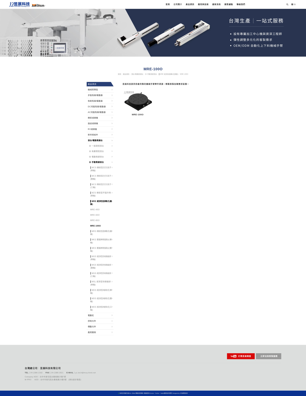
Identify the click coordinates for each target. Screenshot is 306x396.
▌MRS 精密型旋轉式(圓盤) (101, 232)
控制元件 (92, 321)
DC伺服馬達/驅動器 (97, 107)
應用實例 (92, 332)
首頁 (168, 4)
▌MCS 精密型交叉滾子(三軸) (100, 185)
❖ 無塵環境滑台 (96, 151)
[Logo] (27, 4)
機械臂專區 (93, 90)
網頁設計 (185, 393)
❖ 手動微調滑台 (151, 74)
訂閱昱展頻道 (244, 356)
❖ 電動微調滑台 (96, 157)
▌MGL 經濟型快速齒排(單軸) (100, 283)
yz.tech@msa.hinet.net (85, 373)
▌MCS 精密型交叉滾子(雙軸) (100, 177)
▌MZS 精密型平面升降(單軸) (100, 194)
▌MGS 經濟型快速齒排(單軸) (100, 257)
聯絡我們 (241, 4)
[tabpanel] (153, 33)
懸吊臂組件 (93, 135)
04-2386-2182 (36, 373)
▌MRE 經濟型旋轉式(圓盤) (168, 74)
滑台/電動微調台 (137, 74)
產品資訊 (190, 4)
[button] (287, 4)
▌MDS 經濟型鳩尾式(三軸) (101, 308)
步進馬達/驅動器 (95, 95)
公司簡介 (178, 4)
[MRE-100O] (138, 101)
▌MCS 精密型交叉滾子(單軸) (100, 169)
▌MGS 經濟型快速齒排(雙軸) (100, 266)
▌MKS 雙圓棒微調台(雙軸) (101, 249)
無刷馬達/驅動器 (95, 101)
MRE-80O (95, 220)
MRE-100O (184, 74)
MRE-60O (95, 215)
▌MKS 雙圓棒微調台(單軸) (101, 241)
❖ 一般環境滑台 (96, 146)
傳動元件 (92, 327)
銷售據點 (228, 4)
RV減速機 (92, 129)
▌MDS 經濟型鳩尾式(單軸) (101, 291)
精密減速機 (93, 118)
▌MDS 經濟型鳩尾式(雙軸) (101, 299)
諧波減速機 (93, 123)
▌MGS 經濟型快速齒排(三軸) (100, 274)
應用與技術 (203, 4)
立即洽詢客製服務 (269, 356)
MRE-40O (95, 210)
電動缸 (91, 315)
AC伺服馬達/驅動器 (97, 112)
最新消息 (216, 4)
